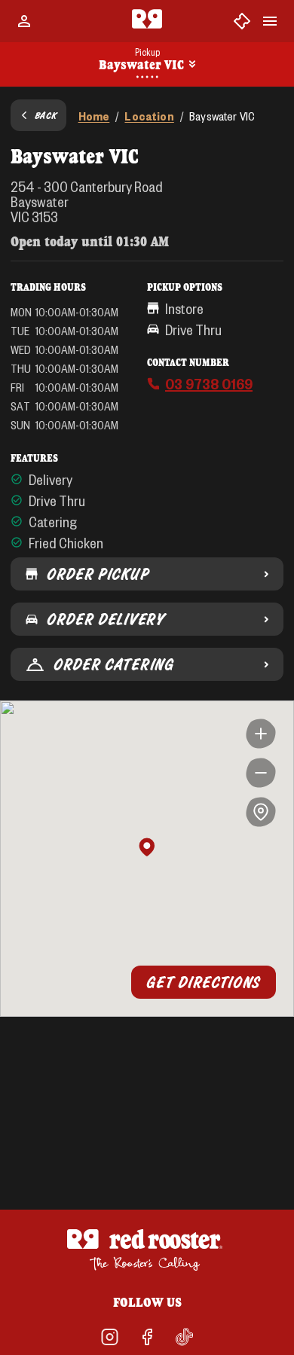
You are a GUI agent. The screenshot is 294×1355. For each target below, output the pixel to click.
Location (148, 116)
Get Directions (203, 982)
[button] (147, 848)
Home (94, 116)
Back (46, 115)
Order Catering (114, 664)
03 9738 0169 (209, 383)
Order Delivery (105, 619)
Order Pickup (98, 573)
